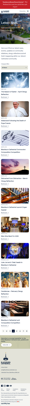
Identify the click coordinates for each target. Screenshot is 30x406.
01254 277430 (4, 367)
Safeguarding (23, 11)
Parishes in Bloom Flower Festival (13, 2)
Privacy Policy (8, 389)
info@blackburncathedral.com (9, 370)
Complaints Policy (15, 389)
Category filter (5, 64)
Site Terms (2, 389)
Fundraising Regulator (23, 389)
